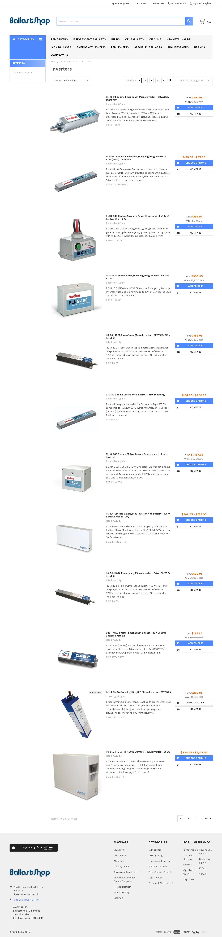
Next (205, 818)
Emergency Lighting (91, 47)
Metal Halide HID (157, 866)
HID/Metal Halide (179, 39)
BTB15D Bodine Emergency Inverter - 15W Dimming (135, 394)
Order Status (140, 3)
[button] (82, 850)
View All (203, 873)
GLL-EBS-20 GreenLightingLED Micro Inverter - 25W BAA (138, 692)
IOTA (201, 868)
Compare (195, 113)
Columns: (130, 80)
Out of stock (195, 702)
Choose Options (196, 162)
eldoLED (187, 864)
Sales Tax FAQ (121, 892)
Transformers (178, 47)
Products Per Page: (188, 80)
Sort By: (57, 80)
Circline (155, 39)
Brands (199, 47)
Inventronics (190, 849)
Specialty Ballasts (148, 47)
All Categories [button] (23, 39)
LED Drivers (59, 39)
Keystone (188, 879)
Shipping (119, 849)
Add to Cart (195, 107)
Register (207, 3)
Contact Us (158, 3)
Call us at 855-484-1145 (27, 899)
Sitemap (118, 897)
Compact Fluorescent (160, 883)
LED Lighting (120, 47)
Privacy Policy (121, 866)
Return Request (122, 886)
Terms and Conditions (126, 872)
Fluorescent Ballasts (89, 39)
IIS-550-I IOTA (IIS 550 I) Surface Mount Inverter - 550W (138, 751)
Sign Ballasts (61, 47)
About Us (119, 861)
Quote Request (120, 3)
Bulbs (115, 39)
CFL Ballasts (134, 39)
